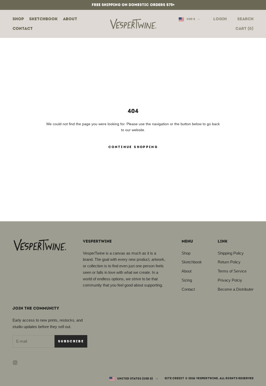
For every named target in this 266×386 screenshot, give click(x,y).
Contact (22, 28)
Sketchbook (43, 18)
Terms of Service (232, 271)
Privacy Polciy (230, 280)
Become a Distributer (236, 289)
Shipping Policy (231, 253)
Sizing (187, 280)
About (70, 18)
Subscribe (71, 341)
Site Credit (174, 378)
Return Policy (229, 262)
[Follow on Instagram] (15, 362)
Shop (18, 18)
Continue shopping (133, 147)
